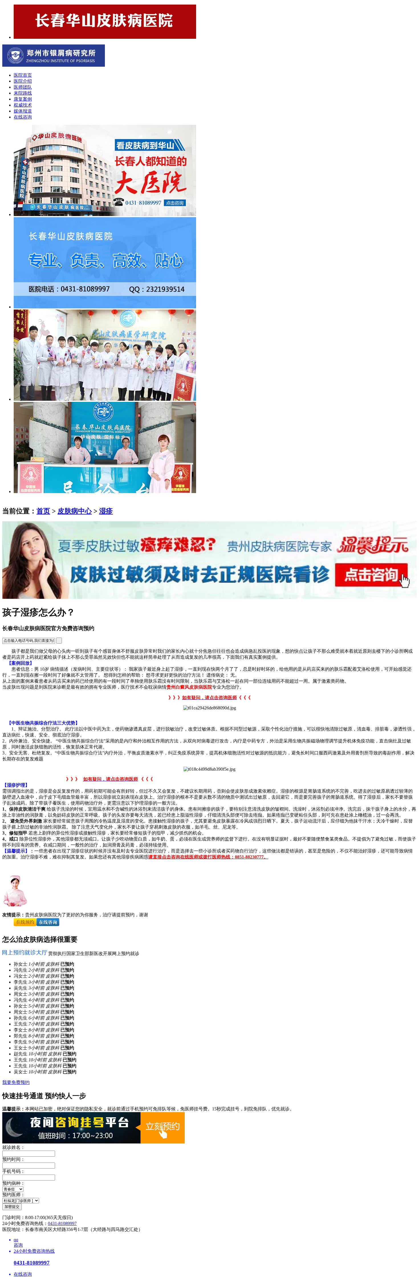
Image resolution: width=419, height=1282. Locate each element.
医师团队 (23, 87)
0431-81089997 (62, 1223)
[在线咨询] (25, 926)
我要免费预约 (16, 1082)
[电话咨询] (47, 926)
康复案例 (23, 99)
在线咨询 (23, 117)
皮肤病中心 (75, 511)
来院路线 (23, 93)
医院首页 (23, 75)
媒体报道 (23, 111)
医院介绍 (23, 81)
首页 (43, 511)
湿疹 (106, 511)
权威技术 (23, 105)
